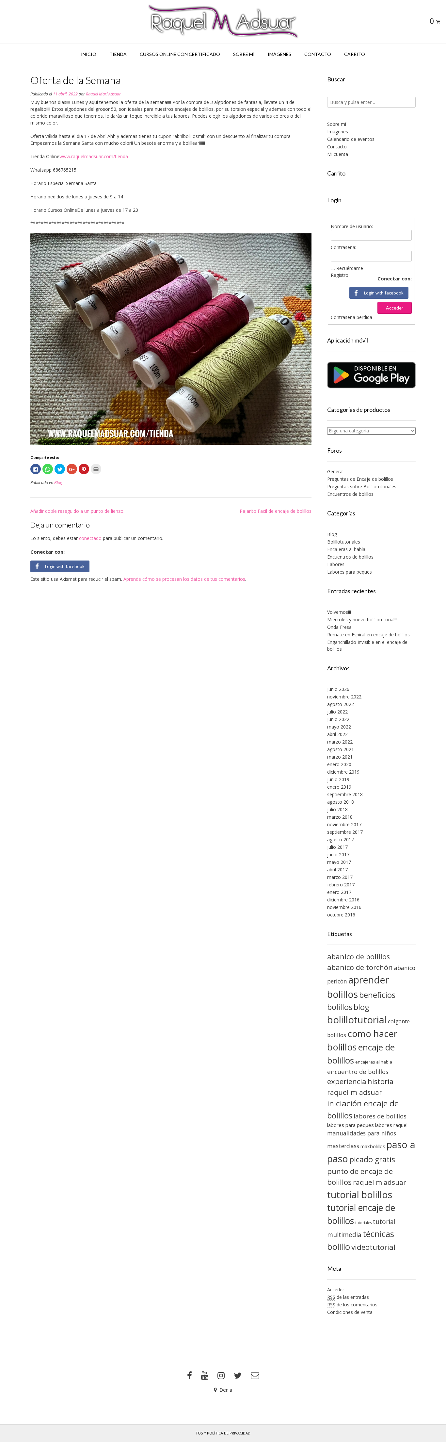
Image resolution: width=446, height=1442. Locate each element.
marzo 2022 (340, 742)
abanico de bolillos (358, 956)
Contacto (317, 54)
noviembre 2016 (344, 907)
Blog (58, 482)
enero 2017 (339, 892)
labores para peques (350, 1125)
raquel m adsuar (379, 1182)
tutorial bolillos (359, 1194)
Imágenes (279, 54)
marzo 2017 (340, 877)
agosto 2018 (340, 802)
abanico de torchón (360, 967)
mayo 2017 (339, 862)
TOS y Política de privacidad (223, 1433)
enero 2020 (339, 764)
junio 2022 (338, 719)
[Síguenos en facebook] (189, 1375)
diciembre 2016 (343, 900)
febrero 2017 (341, 884)
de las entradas (348, 1297)
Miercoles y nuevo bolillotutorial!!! (362, 619)
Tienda (118, 54)
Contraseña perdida (351, 317)
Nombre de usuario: (352, 226)
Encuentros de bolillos (350, 494)
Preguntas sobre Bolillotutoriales (361, 486)
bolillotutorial (357, 1019)
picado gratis (372, 1159)
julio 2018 (337, 809)
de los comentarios (352, 1304)
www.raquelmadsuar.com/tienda (93, 156)
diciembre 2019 (343, 772)
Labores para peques (349, 572)
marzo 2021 (340, 757)
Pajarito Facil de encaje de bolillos (275, 511)
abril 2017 (337, 869)
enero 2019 (339, 787)
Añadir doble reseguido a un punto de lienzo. (77, 511)
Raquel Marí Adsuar (103, 94)
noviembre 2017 (344, 824)
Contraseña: (343, 247)
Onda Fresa (339, 627)
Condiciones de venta (350, 1312)
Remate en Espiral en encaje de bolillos (368, 634)
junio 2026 (338, 689)
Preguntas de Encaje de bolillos (360, 479)
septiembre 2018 (345, 794)
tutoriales (363, 1222)
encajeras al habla (373, 1062)
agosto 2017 (340, 839)
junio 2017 (338, 854)
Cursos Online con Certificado (180, 54)
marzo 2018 (340, 817)
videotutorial (373, 1247)
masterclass (343, 1146)
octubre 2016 (341, 915)
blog (361, 1006)
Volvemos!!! (339, 612)
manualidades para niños (361, 1133)
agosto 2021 (340, 749)
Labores (335, 564)
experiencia (346, 1081)
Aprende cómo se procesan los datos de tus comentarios (184, 579)
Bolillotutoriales (343, 542)
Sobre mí (244, 54)
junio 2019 (338, 779)
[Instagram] (221, 1375)
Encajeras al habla (346, 549)
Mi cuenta (337, 154)
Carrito (354, 54)
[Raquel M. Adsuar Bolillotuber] (223, 21)
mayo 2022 (339, 727)
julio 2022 (337, 712)
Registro (339, 275)
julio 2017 (337, 847)
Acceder (394, 307)
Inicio (88, 54)
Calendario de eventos (350, 139)
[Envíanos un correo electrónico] (255, 1375)
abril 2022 (337, 734)
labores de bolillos (380, 1116)
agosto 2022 (340, 704)
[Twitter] (238, 1375)
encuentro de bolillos (358, 1071)
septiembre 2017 (345, 832)
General (335, 471)
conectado (90, 538)
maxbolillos (372, 1146)
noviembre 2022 (344, 697)
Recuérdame (349, 268)
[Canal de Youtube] (204, 1375)
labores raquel (391, 1125)
